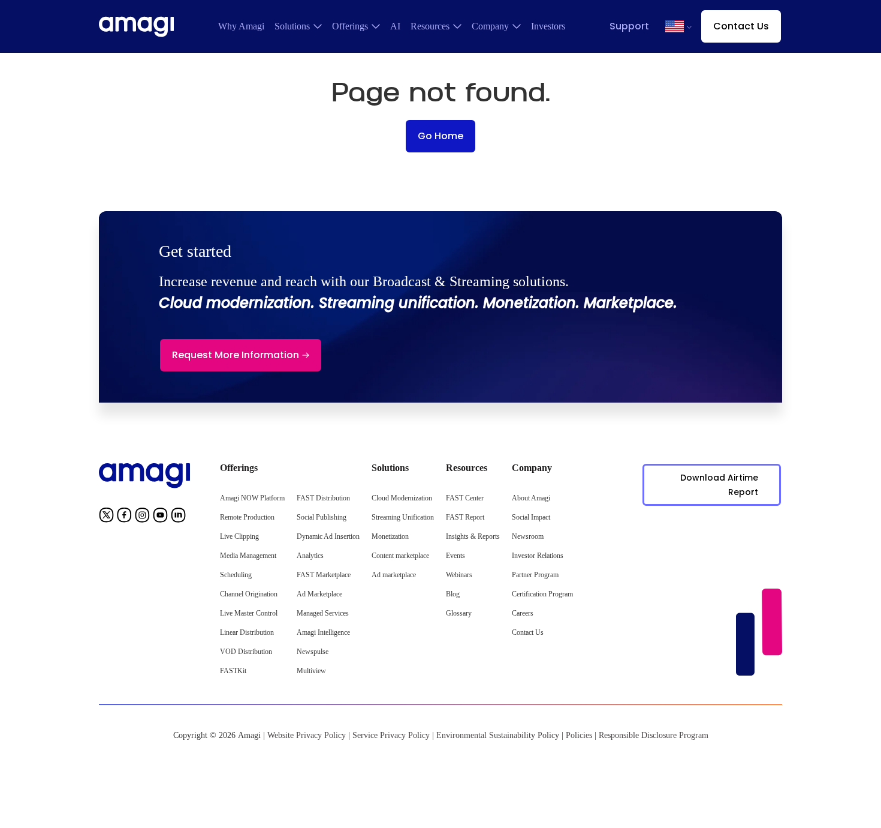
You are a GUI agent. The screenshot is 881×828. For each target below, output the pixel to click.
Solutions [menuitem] (292, 26)
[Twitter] (106, 517)
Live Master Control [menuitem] (248, 613)
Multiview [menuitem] (311, 671)
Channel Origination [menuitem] (248, 594)
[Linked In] (178, 517)
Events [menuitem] (455, 555)
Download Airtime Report (719, 485)
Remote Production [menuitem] (247, 517)
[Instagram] (142, 517)
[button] (674, 26)
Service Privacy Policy (391, 735)
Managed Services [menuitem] (323, 613)
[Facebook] (124, 517)
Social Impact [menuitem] (531, 517)
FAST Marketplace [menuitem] (324, 575)
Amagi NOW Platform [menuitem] (252, 498)
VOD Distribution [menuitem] (246, 651)
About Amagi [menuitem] (531, 498)
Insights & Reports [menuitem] (473, 536)
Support (629, 26)
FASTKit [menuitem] (233, 671)
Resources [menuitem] (430, 26)
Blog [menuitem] (453, 594)
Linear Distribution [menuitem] (247, 632)
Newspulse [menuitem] (312, 651)
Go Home (440, 136)
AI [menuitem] (395, 26)
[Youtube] (160, 517)
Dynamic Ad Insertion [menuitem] (328, 536)
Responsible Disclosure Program (653, 735)
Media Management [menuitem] (248, 555)
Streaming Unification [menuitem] (403, 517)
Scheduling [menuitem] (236, 575)
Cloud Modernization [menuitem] (402, 498)
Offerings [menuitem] (350, 26)
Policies (579, 735)
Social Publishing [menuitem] (321, 517)
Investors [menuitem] (548, 26)
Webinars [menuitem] (459, 575)
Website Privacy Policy (306, 735)
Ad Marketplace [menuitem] (319, 594)
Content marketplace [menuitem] (400, 555)
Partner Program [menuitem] (535, 575)
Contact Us (741, 26)
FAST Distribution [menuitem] (323, 498)
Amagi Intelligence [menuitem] (323, 632)
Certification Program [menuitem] (542, 594)
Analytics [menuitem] (310, 555)
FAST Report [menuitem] (465, 517)
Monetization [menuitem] (390, 536)
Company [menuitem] (490, 26)
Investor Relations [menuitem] (537, 555)
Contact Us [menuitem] (528, 632)
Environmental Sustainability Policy (497, 735)
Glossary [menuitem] (459, 613)
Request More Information (235, 355)
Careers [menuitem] (522, 613)
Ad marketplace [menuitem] (394, 575)
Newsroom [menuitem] (528, 536)
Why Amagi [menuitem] (241, 26)
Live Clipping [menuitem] (239, 536)
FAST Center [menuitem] (465, 498)
